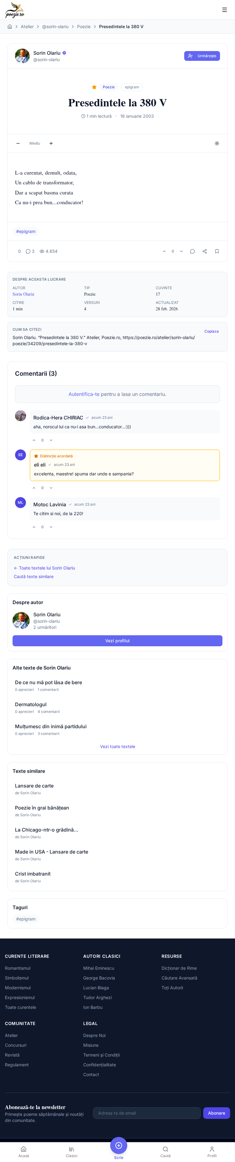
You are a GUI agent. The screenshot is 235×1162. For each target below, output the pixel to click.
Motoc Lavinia (49, 504)
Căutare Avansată (179, 977)
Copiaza (211, 331)
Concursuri (15, 1045)
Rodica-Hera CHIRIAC (58, 418)
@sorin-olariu (55, 26)
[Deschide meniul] (224, 9)
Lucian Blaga (96, 987)
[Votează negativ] (181, 251)
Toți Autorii (172, 987)
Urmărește (207, 55)
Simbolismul (16, 977)
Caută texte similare (34, 576)
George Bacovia (99, 977)
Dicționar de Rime (179, 968)
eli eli (40, 465)
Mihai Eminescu (98, 968)
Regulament (17, 1064)
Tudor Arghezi (97, 997)
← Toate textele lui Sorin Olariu (44, 567)
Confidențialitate (99, 1064)
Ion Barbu (93, 1007)
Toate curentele (20, 1007)
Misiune (91, 1045)
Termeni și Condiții (101, 1054)
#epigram (25, 231)
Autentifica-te (84, 394)
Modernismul (18, 987)
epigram (132, 87)
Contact (91, 1074)
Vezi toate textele (117, 746)
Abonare (216, 1113)
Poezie (84, 26)
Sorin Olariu (23, 294)
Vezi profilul (117, 640)
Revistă (12, 1054)
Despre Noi (94, 1035)
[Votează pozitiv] (164, 251)
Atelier (27, 26)
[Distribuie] (204, 251)
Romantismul (17, 968)
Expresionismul (20, 997)
